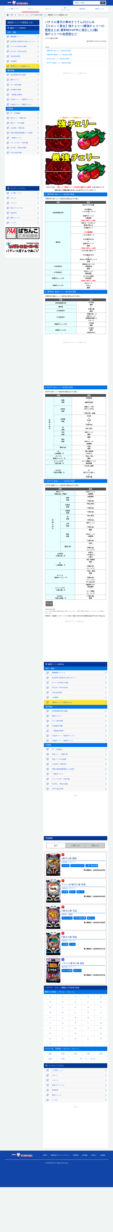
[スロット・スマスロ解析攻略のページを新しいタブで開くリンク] (47, 1075)
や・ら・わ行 (88, 1059)
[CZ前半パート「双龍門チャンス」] (47, 735)
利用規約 (75, 1155)
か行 (63, 1053)
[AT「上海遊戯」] (47, 749)
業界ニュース (99, 9)
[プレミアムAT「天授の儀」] (47, 779)
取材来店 (82, 9)
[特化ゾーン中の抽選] (47, 759)
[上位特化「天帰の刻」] (47, 764)
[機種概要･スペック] (47, 673)
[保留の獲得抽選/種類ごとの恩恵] (47, 769)
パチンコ (48, 9)
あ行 (50, 1053)
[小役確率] (47, 697)
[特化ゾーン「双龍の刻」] (47, 754)
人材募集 (102, 1155)
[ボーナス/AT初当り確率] (47, 682)
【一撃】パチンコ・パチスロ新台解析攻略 (18, 2)
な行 (101, 1053)
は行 (50, 1059)
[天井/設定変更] (47, 692)
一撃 (11, 15)
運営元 (45, 1155)
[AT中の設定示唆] (47, 789)
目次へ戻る (49, 603)
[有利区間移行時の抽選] (47, 711)
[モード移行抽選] (47, 721)
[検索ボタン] (102, 2)
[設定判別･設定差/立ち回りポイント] (47, 678)
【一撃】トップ (13, 9)
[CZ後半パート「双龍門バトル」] (47, 740)
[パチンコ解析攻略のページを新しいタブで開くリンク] (47, 1080)
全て (56, 845)
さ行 (75, 1053)
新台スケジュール (65, 9)
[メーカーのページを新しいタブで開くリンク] (47, 1100)
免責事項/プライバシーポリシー (60, 1155)
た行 (88, 1053)
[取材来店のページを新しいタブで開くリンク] (47, 1090)
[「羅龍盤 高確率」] (47, 731)
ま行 (63, 1059)
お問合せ (93, 1155)
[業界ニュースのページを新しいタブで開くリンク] (47, 1095)
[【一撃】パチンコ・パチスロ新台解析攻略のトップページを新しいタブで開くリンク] (47, 1070)
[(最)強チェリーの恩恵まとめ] (47, 702)
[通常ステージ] (47, 716)
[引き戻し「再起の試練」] (47, 784)
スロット (30, 9)
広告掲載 (84, 1155)
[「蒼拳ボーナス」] (47, 774)
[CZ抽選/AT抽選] (47, 726)
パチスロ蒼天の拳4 (36, 15)
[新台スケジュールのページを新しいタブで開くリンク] (47, 1085)
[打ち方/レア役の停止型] (47, 687)
